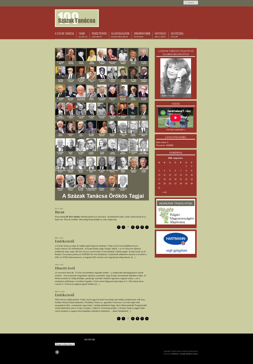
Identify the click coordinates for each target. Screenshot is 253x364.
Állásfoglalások (120, 34)
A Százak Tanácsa (64, 33)
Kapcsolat (160, 34)
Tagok (83, 34)
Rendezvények (99, 34)
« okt (164, 192)
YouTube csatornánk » (175, 130)
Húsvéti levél (65, 268)
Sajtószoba (177, 34)
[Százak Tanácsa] (77, 22)
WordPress (175, 354)
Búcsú (59, 212)
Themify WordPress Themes (189, 354)
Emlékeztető (64, 241)
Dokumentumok (142, 34)
